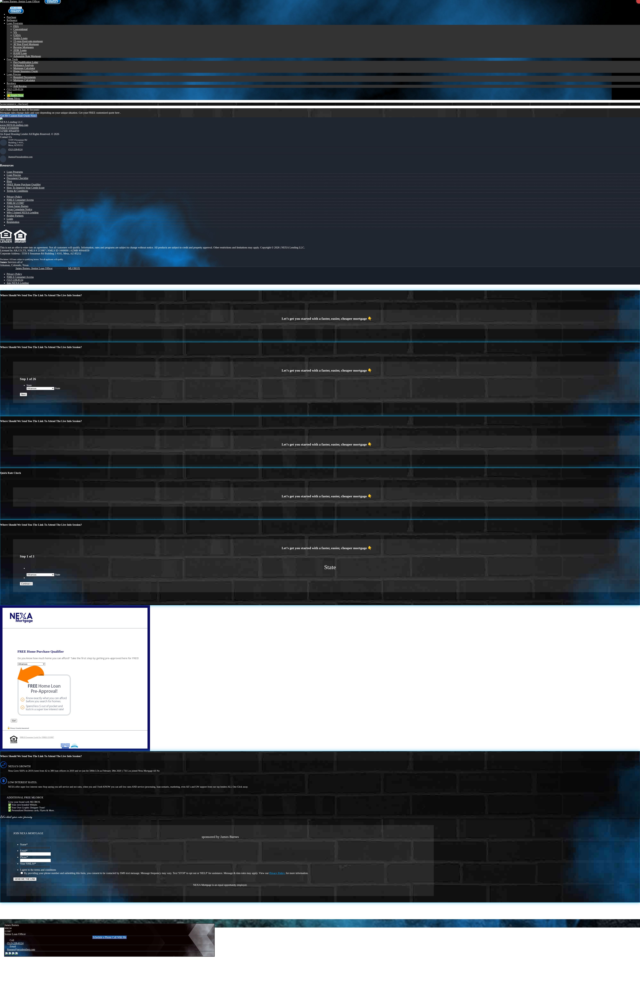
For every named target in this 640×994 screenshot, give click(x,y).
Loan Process (14, 175)
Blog (9, 181)
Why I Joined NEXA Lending (22, 212)
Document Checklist (17, 178)
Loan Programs (15, 171)
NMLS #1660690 (9, 128)
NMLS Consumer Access (20, 199)
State (29, 385)
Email (24, 850)
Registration (13, 222)
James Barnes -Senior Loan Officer (34, 268)
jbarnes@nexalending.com (20, 156)
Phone (24, 857)
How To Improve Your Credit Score (25, 187)
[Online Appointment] (16, 14)
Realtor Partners (15, 215)
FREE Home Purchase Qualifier (24, 184)
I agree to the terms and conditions (38, 869)
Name (24, 844)
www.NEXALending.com (14, 125)
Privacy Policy (14, 196)
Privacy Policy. (277, 873)
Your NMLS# (28, 863)
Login (10, 218)
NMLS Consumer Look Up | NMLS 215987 (37, 737)
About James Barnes (17, 206)
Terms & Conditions (17, 190)
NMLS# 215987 (15, 203)
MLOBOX (74, 268)
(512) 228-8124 (15, 149)
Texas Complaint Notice (19, 209)
